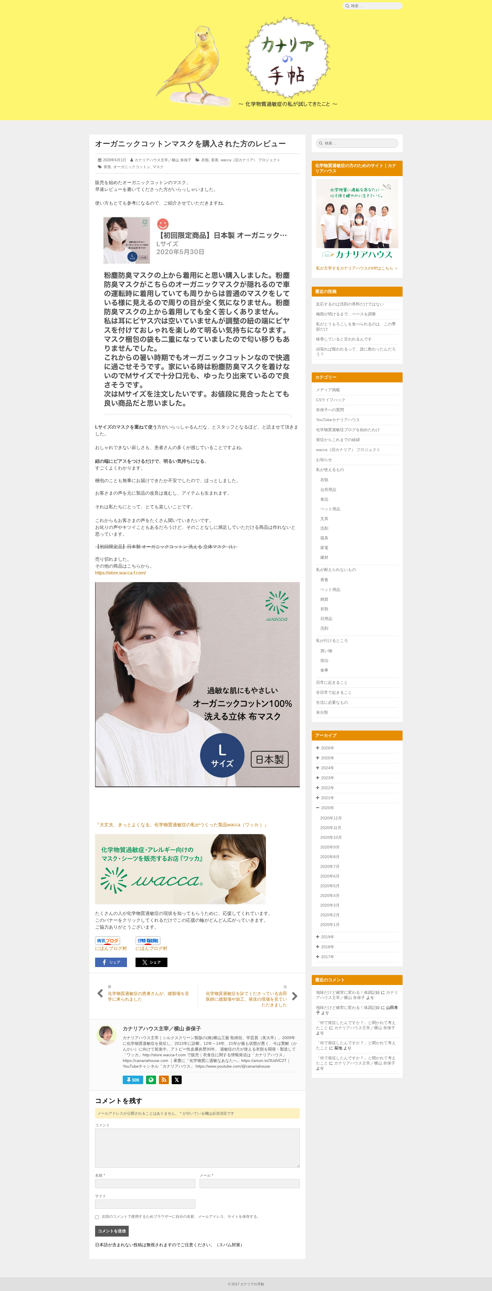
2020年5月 (330, 886)
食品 (324, 499)
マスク (158, 167)
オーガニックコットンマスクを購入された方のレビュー (190, 143)
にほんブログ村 (111, 948)
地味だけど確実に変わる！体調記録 (348, 992)
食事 (324, 670)
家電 (324, 547)
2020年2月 (330, 915)
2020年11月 (330, 827)
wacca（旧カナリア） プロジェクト (250, 160)
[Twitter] (177, 1080)
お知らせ (324, 459)
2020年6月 (330, 876)
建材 (324, 557)
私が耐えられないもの (336, 569)
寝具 (324, 538)
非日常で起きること (334, 692)
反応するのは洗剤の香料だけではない (350, 304)
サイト (100, 1196)
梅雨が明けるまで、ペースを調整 (346, 314)
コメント (102, 1125)
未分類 (322, 712)
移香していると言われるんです (344, 339)
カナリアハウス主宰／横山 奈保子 (163, 160)
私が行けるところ (332, 640)
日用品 (326, 618)
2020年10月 (331, 837)
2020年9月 (330, 847)
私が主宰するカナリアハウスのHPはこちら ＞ (357, 268)
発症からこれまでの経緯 (338, 439)
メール (206, 1175)
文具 (324, 518)
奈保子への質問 (330, 409)
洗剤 (324, 528)
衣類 (205, 160)
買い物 (326, 650)
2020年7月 (330, 866)
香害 (214, 160)
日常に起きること (332, 682)
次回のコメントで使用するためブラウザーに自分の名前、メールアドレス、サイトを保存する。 (181, 1216)
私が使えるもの (330, 469)
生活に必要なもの (332, 702)
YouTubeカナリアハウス (338, 419)
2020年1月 (330, 924)
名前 (100, 1175)
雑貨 (324, 599)
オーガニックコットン (131, 167)
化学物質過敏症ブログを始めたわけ (348, 429)
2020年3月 (330, 905)
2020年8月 (330, 856)
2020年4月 (330, 895)
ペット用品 (330, 509)
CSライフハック (330, 399)
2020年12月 (331, 818)
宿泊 (324, 660)
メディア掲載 (328, 389)
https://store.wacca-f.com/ (120, 572)
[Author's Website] (151, 1080)
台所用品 (328, 489)
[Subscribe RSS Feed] (164, 1080)
